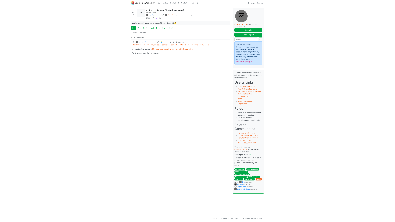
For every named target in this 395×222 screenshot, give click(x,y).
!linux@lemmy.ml (244, 140)
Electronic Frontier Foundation (249, 91)
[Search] (248, 3)
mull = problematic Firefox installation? (165, 10)
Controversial (148, 28)
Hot (133, 28)
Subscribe (248, 30)
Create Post (174, 3)
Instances (234, 218)
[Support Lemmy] (197, 3)
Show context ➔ (137, 37)
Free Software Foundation (248, 89)
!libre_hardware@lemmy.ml (248, 138)
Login (253, 3)
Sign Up (260, 3)
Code (247, 218)
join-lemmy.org (257, 218)
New (158, 28)
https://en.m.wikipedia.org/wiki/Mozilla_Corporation (172, 49)
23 (149, 18)
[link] (153, 18)
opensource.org (240, 149)
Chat (171, 28)
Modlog (259, 179)
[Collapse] (133, 42)
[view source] (160, 18)
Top (139, 28)
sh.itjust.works (151, 13)
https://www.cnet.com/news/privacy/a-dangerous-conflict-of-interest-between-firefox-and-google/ (170, 45)
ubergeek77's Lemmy (145, 3)
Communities (163, 3)
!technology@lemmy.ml (247, 143)
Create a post (248, 35)
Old (163, 28)
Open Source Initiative (246, 86)
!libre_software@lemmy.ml (248, 135)
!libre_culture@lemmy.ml (247, 133)
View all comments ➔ (139, 33)
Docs (242, 218)
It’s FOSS (241, 99)
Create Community (188, 3)
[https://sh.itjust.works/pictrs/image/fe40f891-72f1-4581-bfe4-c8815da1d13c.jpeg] (141, 13)
